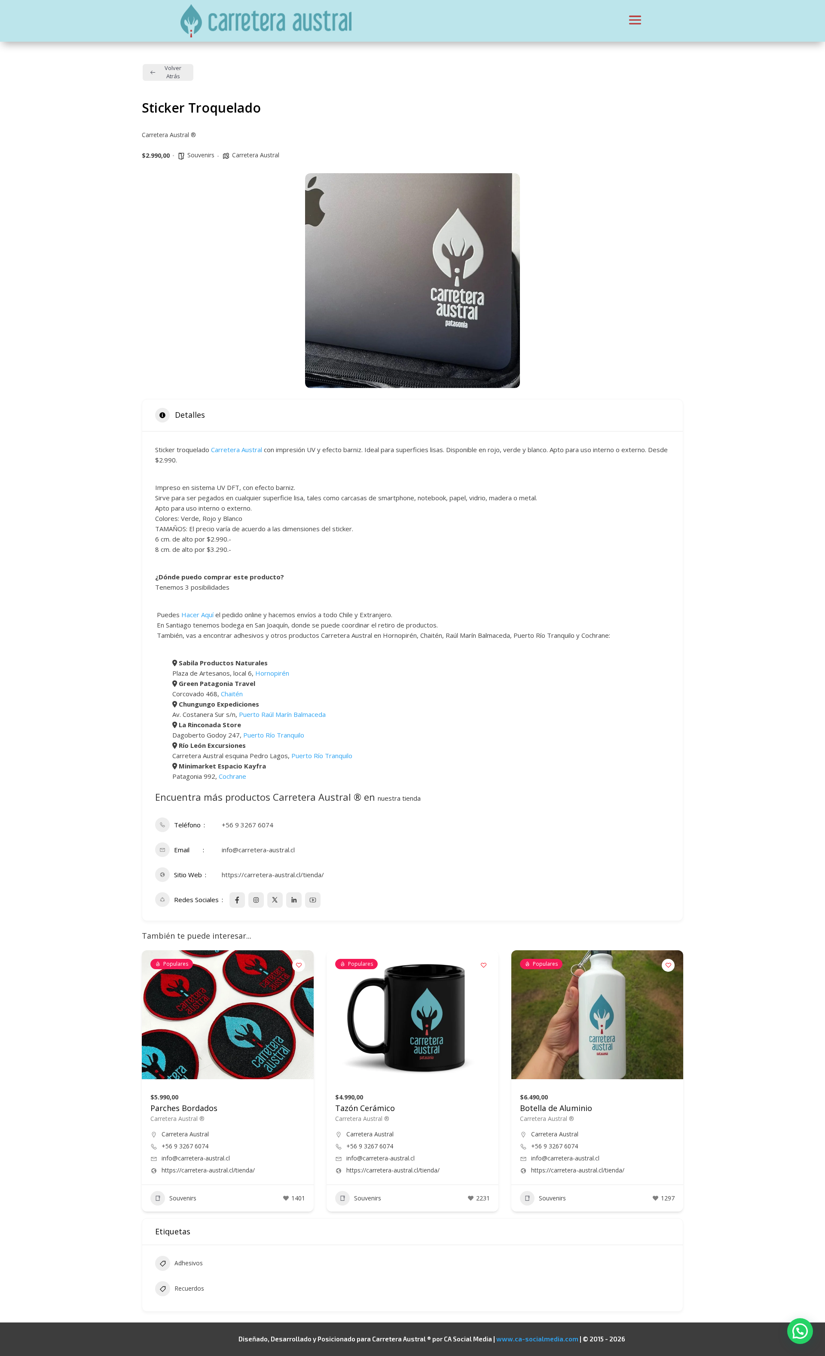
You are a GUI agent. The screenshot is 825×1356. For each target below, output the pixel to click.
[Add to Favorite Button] (298, 965)
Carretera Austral (255, 155)
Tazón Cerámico (365, 1108)
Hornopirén (272, 673)
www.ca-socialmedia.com (537, 1339)
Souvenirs (200, 155)
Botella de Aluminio (556, 1108)
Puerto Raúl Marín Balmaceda (282, 714)
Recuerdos (189, 1288)
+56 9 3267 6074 (247, 824)
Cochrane (232, 776)
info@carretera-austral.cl (258, 849)
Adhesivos (188, 1263)
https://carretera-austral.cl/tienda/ (273, 874)
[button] (800, 1331)
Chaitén (232, 693)
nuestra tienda (399, 798)
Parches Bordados (183, 1108)
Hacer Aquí (197, 614)
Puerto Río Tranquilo (273, 735)
